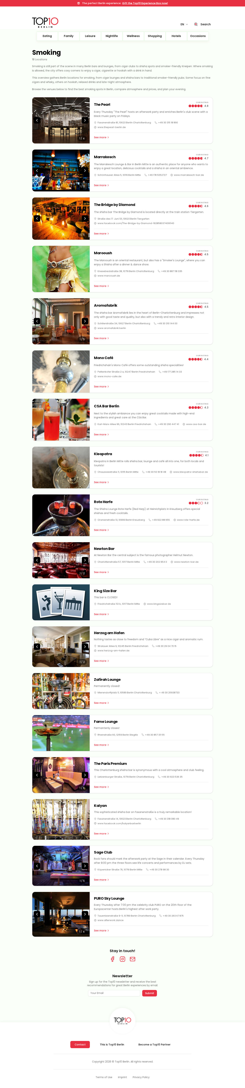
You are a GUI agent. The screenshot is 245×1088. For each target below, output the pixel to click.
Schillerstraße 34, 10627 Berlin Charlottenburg (124, 323)
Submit (149, 993)
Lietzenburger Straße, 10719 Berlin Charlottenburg (126, 776)
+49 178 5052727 (157, 175)
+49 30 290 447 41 (168, 424)
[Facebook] (112, 959)
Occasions (198, 36)
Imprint (122, 1077)
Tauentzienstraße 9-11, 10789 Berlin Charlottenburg (127, 915)
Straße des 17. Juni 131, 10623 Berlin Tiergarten (123, 218)
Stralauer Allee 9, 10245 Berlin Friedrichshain (123, 646)
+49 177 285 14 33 (172, 371)
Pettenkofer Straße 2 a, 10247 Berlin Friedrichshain (126, 371)
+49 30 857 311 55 (155, 734)
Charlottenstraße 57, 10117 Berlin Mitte (119, 562)
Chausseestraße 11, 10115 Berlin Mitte (118, 472)
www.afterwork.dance (111, 920)
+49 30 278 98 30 (159, 869)
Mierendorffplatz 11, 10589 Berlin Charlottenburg (125, 692)
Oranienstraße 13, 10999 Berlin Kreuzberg (121, 520)
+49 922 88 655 (161, 520)
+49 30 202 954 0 (157, 562)
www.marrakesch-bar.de (189, 175)
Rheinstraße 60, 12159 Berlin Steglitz (118, 734)
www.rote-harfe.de (188, 520)
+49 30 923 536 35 (172, 776)
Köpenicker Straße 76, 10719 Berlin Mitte (120, 869)
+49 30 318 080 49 (168, 818)
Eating (47, 36)
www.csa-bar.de (196, 424)
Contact (80, 1044)
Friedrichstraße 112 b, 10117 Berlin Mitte (119, 604)
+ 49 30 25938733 (169, 692)
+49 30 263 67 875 (173, 915)
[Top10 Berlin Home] (122, 1021)
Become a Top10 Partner (154, 1044)
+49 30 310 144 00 (167, 323)
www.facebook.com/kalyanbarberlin (119, 823)
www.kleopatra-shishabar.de (190, 472)
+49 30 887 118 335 (171, 271)
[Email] (132, 959)
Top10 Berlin (122, 1061)
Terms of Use (104, 1077)
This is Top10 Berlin (112, 1044)
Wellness (133, 36)
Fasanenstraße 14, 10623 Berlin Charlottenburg (124, 818)
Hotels (176, 36)
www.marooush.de (109, 275)
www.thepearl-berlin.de (112, 127)
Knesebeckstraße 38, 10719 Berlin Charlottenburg (126, 271)
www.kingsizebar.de (159, 604)
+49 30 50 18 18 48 (156, 472)
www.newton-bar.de (186, 562)
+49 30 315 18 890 (168, 122)
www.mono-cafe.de (109, 376)
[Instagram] (122, 959)
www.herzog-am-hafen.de (113, 650)
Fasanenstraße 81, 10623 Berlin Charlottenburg (124, 122)
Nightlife (112, 36)
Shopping (155, 36)
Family (69, 36)
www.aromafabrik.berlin (112, 328)
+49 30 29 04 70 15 (166, 646)
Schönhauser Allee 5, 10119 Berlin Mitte (119, 175)
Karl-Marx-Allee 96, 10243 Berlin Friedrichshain (124, 424)
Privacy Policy (141, 1077)
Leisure (90, 36)
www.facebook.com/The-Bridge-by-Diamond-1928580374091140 (136, 223)
